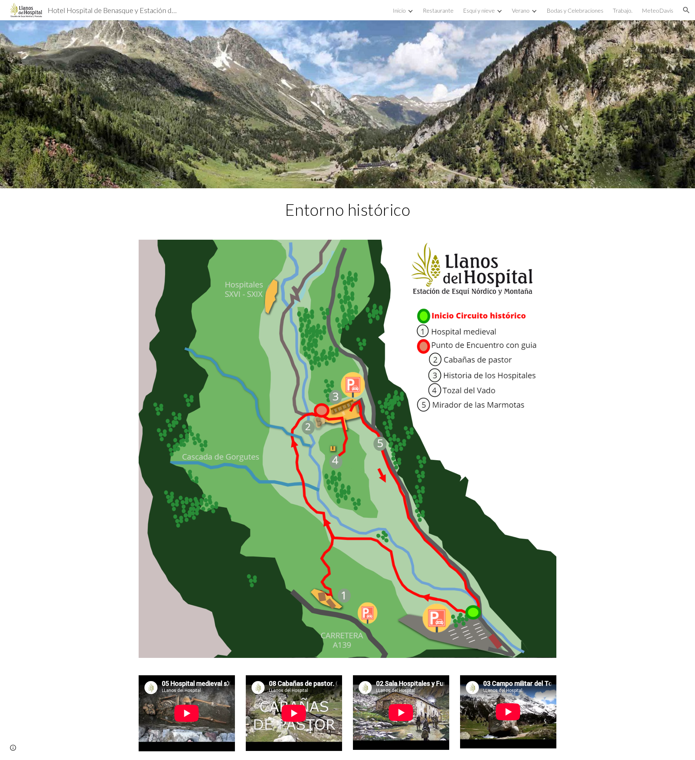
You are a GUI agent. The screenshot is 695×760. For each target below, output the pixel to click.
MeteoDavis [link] (657, 10)
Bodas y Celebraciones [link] (575, 10)
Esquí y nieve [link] (479, 10)
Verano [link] (521, 10)
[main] (347, 209)
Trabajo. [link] (622, 10)
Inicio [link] (399, 10)
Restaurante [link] (438, 10)
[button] (686, 10)
